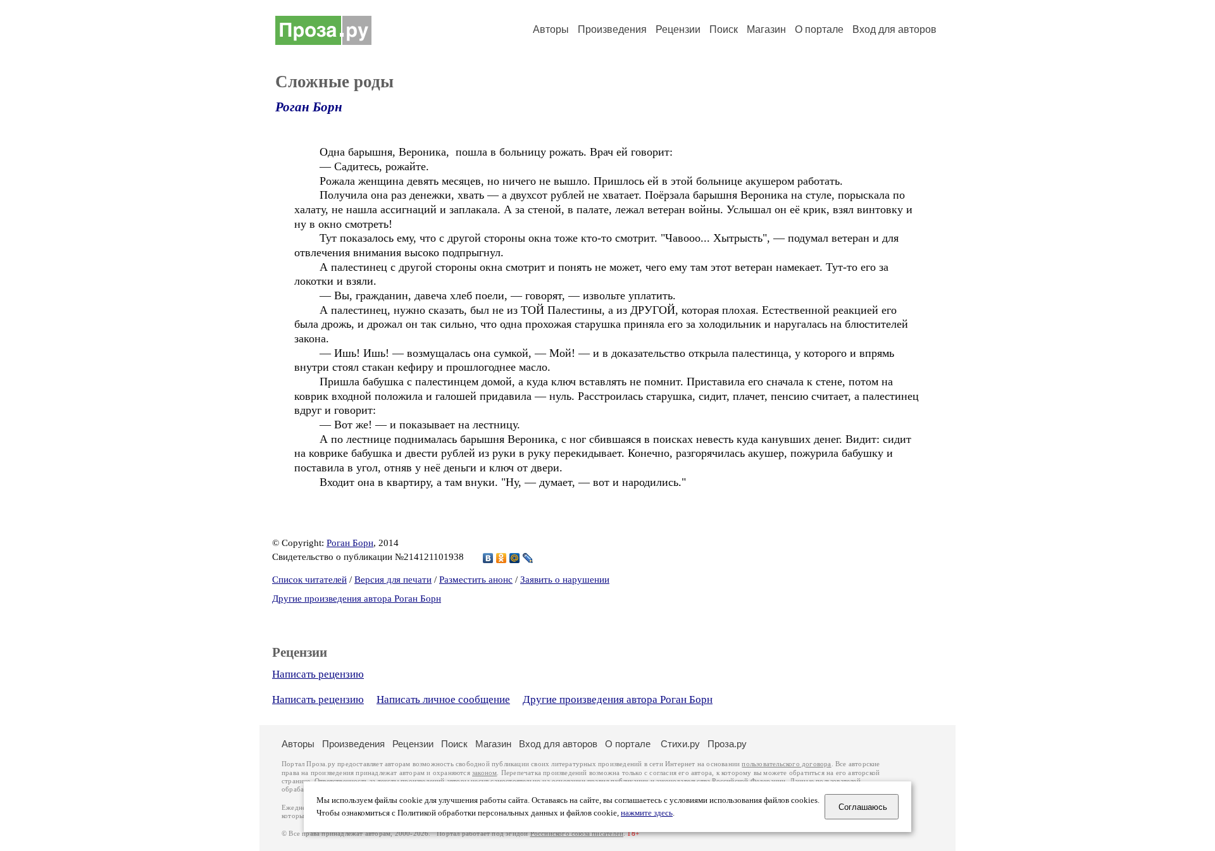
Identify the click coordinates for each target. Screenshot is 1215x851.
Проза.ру (727, 743)
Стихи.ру (680, 743)
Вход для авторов (894, 29)
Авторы (551, 29)
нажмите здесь (647, 813)
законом (484, 772)
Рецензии (678, 29)
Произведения (612, 29)
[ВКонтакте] (488, 558)
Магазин (766, 29)
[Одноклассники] (501, 558)
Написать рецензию (318, 674)
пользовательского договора (786, 764)
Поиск (723, 29)
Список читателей (309, 580)
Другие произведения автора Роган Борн (356, 598)
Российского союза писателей (576, 833)
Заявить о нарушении (564, 580)
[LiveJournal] (528, 558)
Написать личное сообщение (443, 699)
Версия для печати (393, 580)
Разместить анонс (476, 580)
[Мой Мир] (514, 558)
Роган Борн (308, 107)
